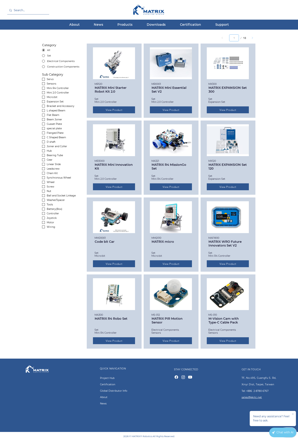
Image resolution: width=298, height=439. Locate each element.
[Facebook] (176, 377)
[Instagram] (183, 377)
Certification (107, 384)
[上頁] (222, 37)
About (103, 397)
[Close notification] (292, 414)
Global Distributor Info (113, 390)
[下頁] (252, 37)
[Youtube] (190, 377)
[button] (125, 24)
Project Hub (107, 378)
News (103, 403)
